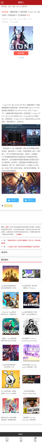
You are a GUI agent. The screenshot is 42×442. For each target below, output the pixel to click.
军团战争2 (8, 206)
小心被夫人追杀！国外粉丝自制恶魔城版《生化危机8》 (24, 247)
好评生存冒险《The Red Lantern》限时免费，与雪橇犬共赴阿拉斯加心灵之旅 (29, 366)
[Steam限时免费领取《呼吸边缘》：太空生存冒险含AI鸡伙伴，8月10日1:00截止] (31, 300)
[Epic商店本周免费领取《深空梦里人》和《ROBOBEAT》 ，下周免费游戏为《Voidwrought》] (10, 353)
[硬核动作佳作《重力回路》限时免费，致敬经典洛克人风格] (10, 405)
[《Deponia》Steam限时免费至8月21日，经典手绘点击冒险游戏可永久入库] (10, 300)
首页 (9, 6)
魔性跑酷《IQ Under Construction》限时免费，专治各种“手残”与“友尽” (29, 419)
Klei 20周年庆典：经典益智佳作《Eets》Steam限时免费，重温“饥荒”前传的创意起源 (8, 393)
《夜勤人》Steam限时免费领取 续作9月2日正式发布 (8, 340)
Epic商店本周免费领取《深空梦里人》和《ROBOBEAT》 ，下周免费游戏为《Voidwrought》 (8, 366)
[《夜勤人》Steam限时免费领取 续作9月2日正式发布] (10, 326)
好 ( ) (14, 200)
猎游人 (21, 2)
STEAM (18, 6)
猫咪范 (20, 434)
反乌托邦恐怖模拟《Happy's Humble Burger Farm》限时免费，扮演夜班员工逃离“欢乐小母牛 (29, 393)
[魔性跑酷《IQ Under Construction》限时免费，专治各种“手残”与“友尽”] (31, 406)
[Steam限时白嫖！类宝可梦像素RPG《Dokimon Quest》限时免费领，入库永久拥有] (31, 273)
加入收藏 (15, 22)
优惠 (13, 6)
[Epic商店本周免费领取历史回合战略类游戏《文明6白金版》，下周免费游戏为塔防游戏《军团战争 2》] (10, 274)
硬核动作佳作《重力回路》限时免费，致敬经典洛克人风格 (8, 419)
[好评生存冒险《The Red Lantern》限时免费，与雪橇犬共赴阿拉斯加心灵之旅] (31, 353)
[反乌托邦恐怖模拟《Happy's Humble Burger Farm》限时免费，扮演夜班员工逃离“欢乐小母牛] (31, 379)
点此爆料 (19, 234)
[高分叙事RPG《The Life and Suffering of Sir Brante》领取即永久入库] (31, 326)
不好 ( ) (30, 200)
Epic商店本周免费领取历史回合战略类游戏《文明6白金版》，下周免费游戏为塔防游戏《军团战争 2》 (8, 287)
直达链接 (21, 53)
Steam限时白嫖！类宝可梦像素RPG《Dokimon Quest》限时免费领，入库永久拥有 (29, 287)
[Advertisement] (21, 81)
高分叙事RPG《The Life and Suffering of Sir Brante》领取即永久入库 (29, 340)
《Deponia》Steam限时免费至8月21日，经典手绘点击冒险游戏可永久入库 (8, 313)
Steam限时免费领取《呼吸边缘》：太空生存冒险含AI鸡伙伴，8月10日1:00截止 (29, 313)
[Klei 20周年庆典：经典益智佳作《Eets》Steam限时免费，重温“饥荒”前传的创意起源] (10, 379)
